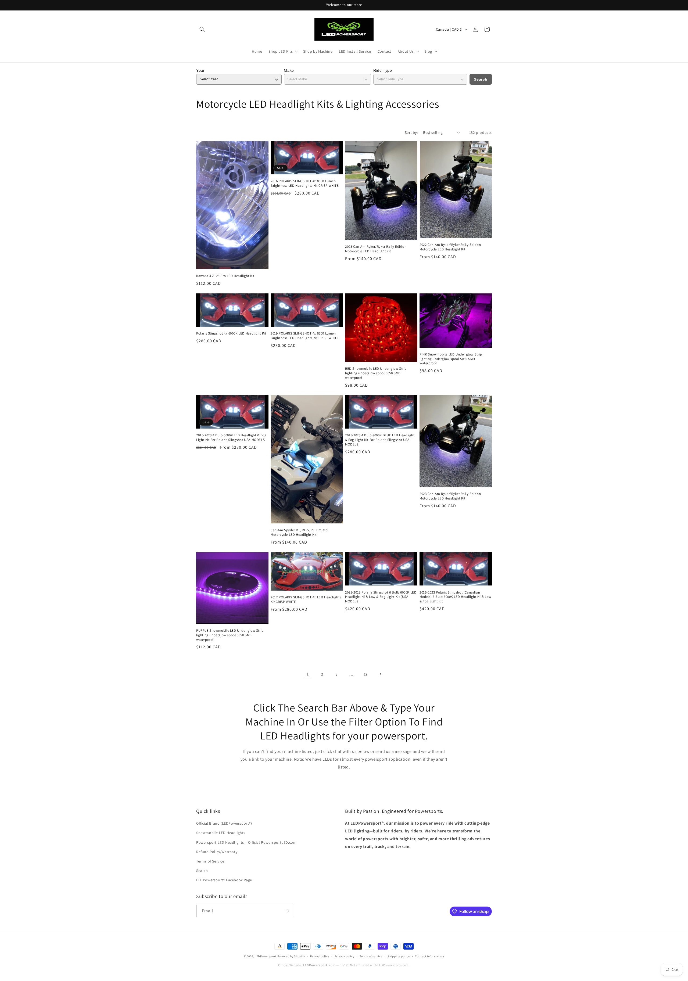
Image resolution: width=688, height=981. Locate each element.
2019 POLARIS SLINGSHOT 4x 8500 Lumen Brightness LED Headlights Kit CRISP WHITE (305, 335)
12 (366, 674)
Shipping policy (399, 956)
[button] (202, 29)
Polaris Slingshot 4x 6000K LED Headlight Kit (231, 333)
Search (481, 79)
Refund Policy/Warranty (216, 851)
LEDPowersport (266, 956)
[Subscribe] (287, 911)
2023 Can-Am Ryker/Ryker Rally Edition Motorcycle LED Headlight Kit (375, 249)
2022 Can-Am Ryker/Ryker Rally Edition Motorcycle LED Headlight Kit (450, 247)
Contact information (429, 956)
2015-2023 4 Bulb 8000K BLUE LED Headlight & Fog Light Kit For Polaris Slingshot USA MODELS (380, 440)
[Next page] (380, 674)
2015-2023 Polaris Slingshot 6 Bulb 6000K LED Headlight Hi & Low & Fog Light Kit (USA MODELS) (380, 597)
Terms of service (371, 956)
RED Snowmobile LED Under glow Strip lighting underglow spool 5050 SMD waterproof (376, 373)
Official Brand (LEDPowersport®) (224, 823)
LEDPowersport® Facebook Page (224, 880)
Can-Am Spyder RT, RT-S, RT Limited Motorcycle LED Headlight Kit (299, 532)
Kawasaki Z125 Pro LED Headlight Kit (225, 276)
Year (200, 70)
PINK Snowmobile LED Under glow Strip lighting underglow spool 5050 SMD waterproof (451, 359)
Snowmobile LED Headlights (220, 833)
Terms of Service (210, 861)
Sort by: (411, 132)
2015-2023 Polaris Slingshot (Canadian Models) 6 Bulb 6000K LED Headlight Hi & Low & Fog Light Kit (455, 597)
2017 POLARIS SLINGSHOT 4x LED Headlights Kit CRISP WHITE (306, 599)
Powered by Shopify (291, 956)
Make (289, 70)
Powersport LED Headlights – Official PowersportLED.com (246, 842)
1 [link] (308, 674)
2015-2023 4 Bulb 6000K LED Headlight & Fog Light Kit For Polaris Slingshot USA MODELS (231, 437)
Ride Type (382, 70)
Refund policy (319, 956)
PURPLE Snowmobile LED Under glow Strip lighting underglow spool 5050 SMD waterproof (230, 635)
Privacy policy (344, 956)
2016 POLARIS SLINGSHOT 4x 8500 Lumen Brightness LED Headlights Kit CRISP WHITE (305, 183)
